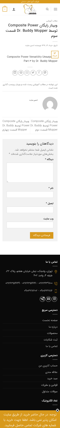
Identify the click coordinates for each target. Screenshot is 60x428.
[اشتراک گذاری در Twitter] (33, 73)
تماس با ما (52, 346)
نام (50, 188)
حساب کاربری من (48, 365)
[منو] (56, 9)
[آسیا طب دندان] (30, 9)
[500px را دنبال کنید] (42, 299)
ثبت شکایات (51, 340)
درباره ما (53, 327)
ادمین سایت (29, 45)
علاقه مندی (51, 372)
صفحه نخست (50, 320)
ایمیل (49, 203)
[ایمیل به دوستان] (27, 73)
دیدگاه (49, 159)
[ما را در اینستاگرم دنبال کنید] (54, 299)
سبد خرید (52, 378)
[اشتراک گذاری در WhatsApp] (45, 73)
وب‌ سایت (48, 219)
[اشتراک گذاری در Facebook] (39, 73)
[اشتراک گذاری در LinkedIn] (15, 73)
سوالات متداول (50, 391)
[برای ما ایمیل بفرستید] (48, 299)
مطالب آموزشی (52, 20)
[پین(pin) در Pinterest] (21, 73)
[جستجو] (47, 9)
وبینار (18, 84)
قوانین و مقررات (49, 385)
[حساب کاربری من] (14, 9)
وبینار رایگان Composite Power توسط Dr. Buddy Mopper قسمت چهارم (16, 125)
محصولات (52, 333)
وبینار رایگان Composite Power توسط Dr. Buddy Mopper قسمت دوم (44, 125)
